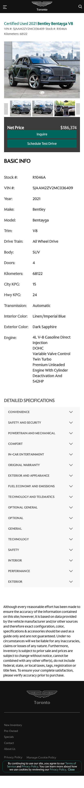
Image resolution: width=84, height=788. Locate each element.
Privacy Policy (13, 757)
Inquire (42, 134)
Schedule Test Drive (42, 143)
